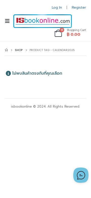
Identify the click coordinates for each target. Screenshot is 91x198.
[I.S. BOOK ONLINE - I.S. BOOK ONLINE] (42, 21)
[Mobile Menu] (9, 21)
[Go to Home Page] (6, 50)
